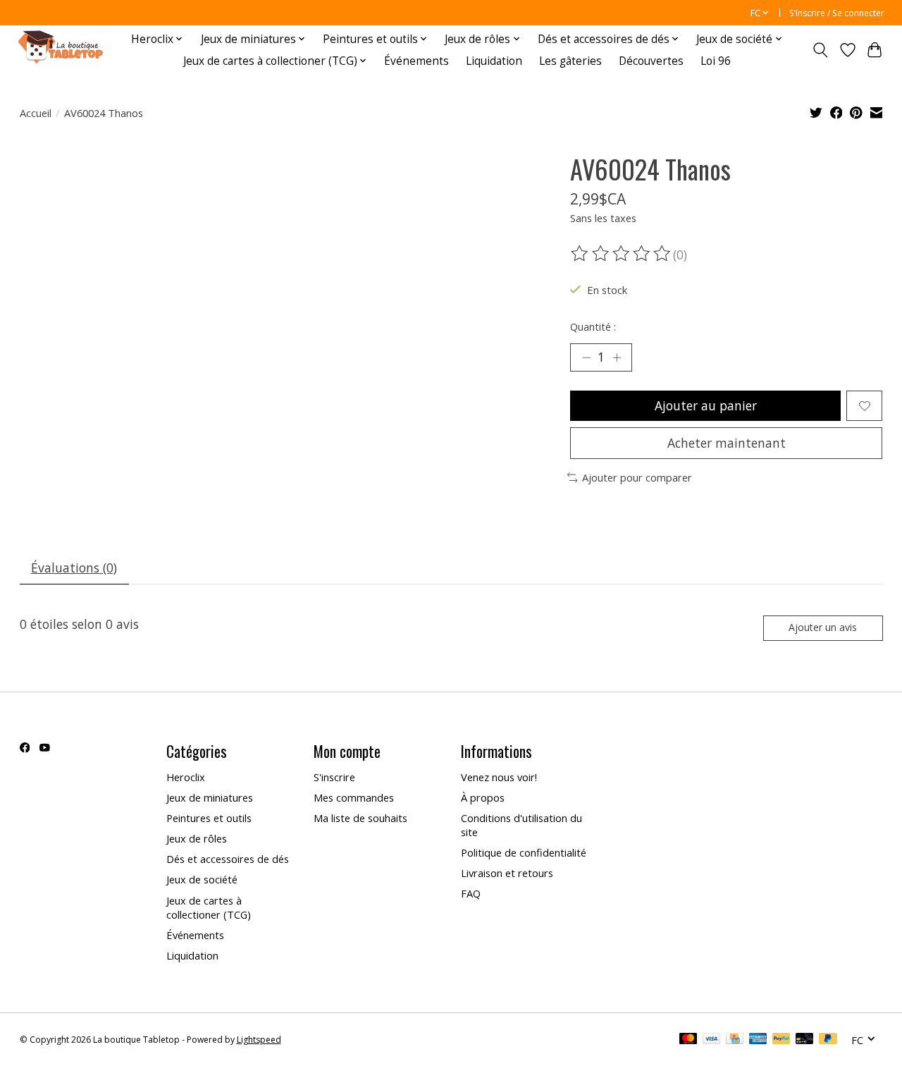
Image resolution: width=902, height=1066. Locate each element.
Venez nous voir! (499, 777)
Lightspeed (259, 1040)
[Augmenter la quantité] (616, 357)
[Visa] (712, 1040)
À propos (483, 797)
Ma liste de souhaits (360, 818)
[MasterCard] (688, 1040)
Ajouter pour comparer (637, 477)
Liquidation (494, 61)
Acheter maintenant (726, 442)
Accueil (35, 113)
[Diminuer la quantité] (586, 357)
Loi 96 (715, 61)
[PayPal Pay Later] (828, 1040)
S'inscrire (334, 777)
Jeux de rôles (196, 838)
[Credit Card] (734, 1040)
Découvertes (651, 61)
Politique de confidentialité (523, 852)
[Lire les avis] (621, 254)
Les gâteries (570, 61)
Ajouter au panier (706, 405)
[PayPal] (781, 1040)
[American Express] (758, 1040)
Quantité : (593, 326)
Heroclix (185, 777)
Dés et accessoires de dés (227, 859)
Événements (416, 61)
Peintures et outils (209, 818)
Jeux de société (201, 879)
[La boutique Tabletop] (64, 49)
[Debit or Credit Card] (805, 1040)
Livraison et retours (507, 873)
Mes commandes (354, 797)
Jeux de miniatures (209, 797)
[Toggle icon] (820, 50)
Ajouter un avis (823, 627)
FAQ (471, 893)
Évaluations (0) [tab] (74, 567)
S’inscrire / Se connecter (836, 13)
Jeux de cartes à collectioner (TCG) (208, 907)
